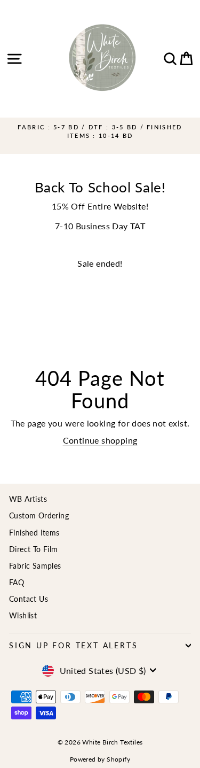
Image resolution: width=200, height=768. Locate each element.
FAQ (16, 582)
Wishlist (23, 615)
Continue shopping (100, 440)
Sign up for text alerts (73, 645)
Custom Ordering (39, 515)
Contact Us (28, 598)
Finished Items (34, 532)
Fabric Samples (35, 565)
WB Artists (28, 498)
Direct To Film (33, 549)
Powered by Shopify (100, 759)
